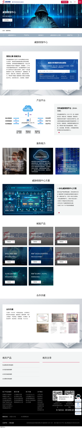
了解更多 (9, 241)
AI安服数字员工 (30, 396)
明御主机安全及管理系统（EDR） (42, 253)
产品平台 (26, 35)
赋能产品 (69, 35)
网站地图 (11, 422)
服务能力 (41, 35)
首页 (3, 30)
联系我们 (40, 396)
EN (75, 2)
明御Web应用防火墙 (64, 233)
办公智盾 (28, 402)
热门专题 (28, 391)
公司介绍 (40, 394)
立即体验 (6, 20)
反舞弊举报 (40, 406)
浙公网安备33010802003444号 (72, 422)
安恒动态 (40, 398)
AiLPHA (7, 233)
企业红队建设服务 (7, 374)
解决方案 (16, 391)
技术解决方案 (18, 396)
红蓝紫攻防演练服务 (7, 365)
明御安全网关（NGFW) (39, 273)
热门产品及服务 (6, 391)
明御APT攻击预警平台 (64, 253)
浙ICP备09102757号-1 (59, 422)
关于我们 (40, 391)
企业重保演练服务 (7, 378)
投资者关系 (40, 410)
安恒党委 (40, 402)
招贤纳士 (40, 400)
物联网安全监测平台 (37, 233)
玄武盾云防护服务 (10, 273)
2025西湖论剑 (25, 416)
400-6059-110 (69, 410)
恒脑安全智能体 (6, 394)
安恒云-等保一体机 (11, 253)
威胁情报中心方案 (55, 35)
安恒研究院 (40, 404)
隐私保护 (40, 408)
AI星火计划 (12, 416)
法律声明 (4, 422)
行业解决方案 (18, 394)
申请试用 (64, 2)
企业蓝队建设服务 (7, 369)
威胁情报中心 (12, 35)
